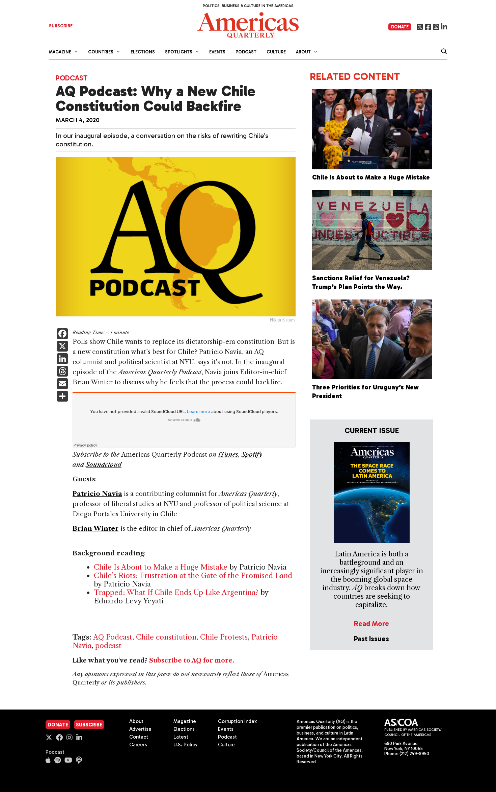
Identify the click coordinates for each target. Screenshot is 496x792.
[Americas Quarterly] (248, 24)
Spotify (252, 454)
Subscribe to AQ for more (190, 660)
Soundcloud (103, 465)
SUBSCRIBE (61, 25)
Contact (138, 737)
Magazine (184, 721)
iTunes (228, 454)
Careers (138, 745)
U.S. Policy (185, 745)
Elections (143, 51)
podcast (108, 645)
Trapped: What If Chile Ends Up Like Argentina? (176, 592)
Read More (371, 623)
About (136, 721)
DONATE (400, 26)
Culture (276, 51)
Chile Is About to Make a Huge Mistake (160, 567)
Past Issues (371, 638)
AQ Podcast (112, 637)
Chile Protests (224, 637)
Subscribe (89, 725)
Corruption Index (237, 721)
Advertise (140, 729)
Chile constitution (166, 637)
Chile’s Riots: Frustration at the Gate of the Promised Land (193, 575)
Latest (180, 737)
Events (217, 51)
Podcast (246, 51)
